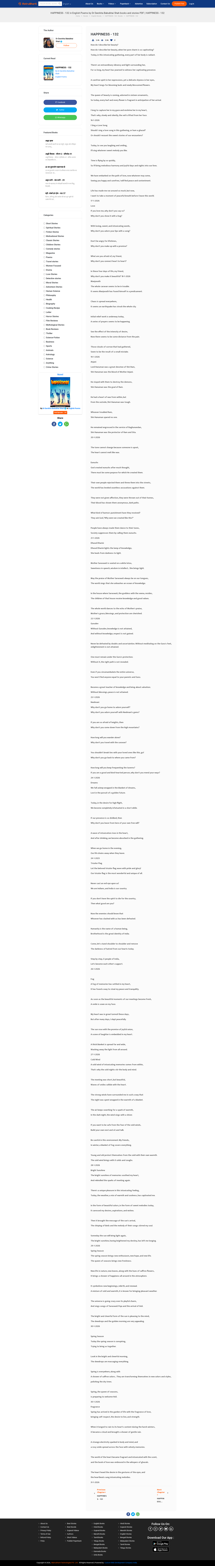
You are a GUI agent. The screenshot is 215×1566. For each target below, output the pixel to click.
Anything (50, 363)
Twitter (61, 110)
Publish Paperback (74, 1541)
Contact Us (165, 3)
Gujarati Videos (73, 1530)
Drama (49, 270)
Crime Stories (52, 367)
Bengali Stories (126, 1537)
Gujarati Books (99, 1530)
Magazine (50, 253)
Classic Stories (52, 240)
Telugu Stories (125, 1548)
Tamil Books (98, 1537)
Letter (48, 312)
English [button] (66, 4)
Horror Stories (52, 316)
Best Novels (71, 1527)
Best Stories (71, 1523)
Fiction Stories (52, 232)
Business (50, 342)
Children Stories (53, 244)
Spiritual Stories (53, 228)
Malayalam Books (101, 1548)
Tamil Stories (125, 1544)
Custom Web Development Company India (121, 1563)
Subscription (151, 3)
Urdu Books (98, 1555)
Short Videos (72, 1537)
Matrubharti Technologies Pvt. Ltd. (65, 1563)
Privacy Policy (45, 1530)
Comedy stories (53, 249)
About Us (89, 3)
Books (100, 3)
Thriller (49, 333)
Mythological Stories (55, 325)
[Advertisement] (60, 448)
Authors (70, 1534)
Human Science (53, 291)
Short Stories (52, 223)
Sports (49, 346)
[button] (59, 3)
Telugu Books (99, 1541)
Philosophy (51, 295)
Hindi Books (98, 1527)
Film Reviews (52, 320)
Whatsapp (61, 117)
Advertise (139, 3)
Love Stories (51, 274)
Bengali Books (99, 1544)
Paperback (124, 3)
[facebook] (150, 1529)
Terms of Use (45, 1534)
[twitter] (161, 1529)
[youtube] (166, 1529)
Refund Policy (45, 1537)
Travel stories (52, 261)
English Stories (126, 1534)
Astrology (50, 354)
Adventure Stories (54, 287)
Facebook (61, 102)
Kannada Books (100, 1551)
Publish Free (179, 3)
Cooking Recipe (53, 308)
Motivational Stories (55, 236)
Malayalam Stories (127, 1541)
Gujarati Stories (126, 1527)
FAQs (42, 1541)
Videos (111, 3)
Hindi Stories (125, 1523)
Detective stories (53, 278)
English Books (99, 1523)
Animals (49, 350)
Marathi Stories (126, 1530)
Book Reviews (52, 329)
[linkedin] (171, 1529)
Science (49, 359)
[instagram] (155, 1529)
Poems (49, 257)
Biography (50, 304)
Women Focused (53, 266)
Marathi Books (99, 1534)
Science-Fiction (53, 337)
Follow (66, 45)
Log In (191, 3)
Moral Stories (52, 282)
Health (49, 299)
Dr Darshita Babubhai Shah (64, 40)
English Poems (61, 77)
